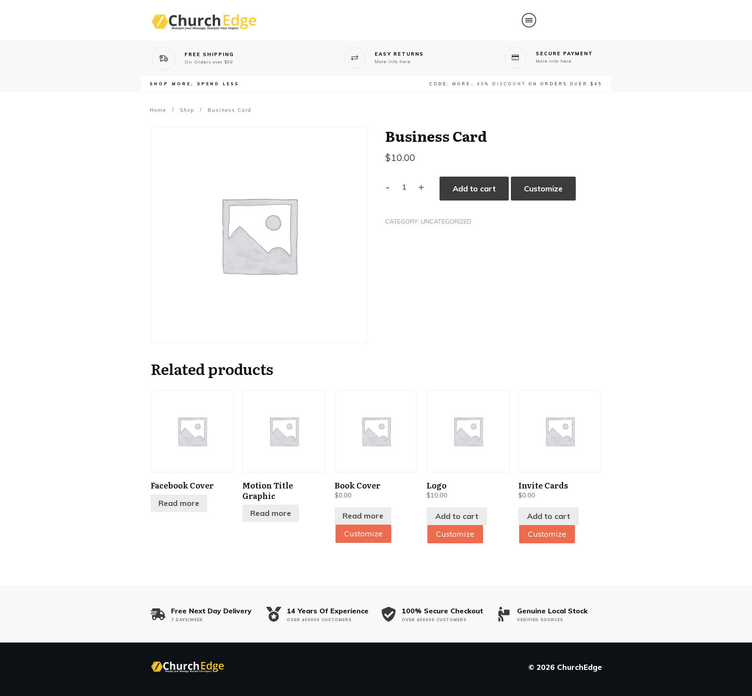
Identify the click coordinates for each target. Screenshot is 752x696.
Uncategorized (446, 221)
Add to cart (474, 189)
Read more (178, 503)
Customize (543, 189)
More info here (392, 61)
